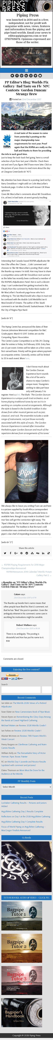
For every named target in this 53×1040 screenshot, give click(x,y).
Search (4, 684)
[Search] (47, 689)
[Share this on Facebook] (10, 553)
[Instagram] (31, 75)
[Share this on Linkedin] (43, 553)
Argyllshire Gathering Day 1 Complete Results (22, 822)
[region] (26, 56)
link (18, 395)
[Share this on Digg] (37, 553)
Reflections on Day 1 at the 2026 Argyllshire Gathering (25, 816)
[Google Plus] (21, 75)
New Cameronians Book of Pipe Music (32, 712)
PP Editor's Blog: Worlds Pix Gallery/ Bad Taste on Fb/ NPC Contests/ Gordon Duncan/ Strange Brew (26, 88)
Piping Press (28, 15)
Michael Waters (8, 725)
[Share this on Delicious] (48, 553)
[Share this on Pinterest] (21, 553)
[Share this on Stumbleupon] (32, 553)
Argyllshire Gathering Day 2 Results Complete (22, 811)
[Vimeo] (35, 75)
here (27, 358)
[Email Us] (40, 75)
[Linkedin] (26, 75)
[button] (26, 56)
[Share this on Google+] (16, 553)
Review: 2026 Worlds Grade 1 (32, 725)
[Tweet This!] (5, 553)
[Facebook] (17, 75)
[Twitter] (12, 75)
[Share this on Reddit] (27, 553)
